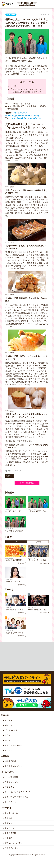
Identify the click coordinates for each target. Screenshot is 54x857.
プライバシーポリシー (14, 843)
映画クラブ (9, 787)
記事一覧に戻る (27, 483)
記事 (16, 542)
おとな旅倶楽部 (11, 777)
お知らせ (8, 750)
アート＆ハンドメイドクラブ (17, 792)
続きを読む (21, 563)
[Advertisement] (27, 656)
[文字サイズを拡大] (2, 11)
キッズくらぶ (10, 802)
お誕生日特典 (10, 761)
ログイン (8, 823)
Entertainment (11, 15)
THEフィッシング (12, 782)
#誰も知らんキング (14, 471)
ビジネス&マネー (12, 730)
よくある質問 (10, 833)
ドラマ (7, 735)
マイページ (9, 828)
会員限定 (38, 542)
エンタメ (8, 720)
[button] (51, 4)
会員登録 (8, 818)
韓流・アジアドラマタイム (16, 797)
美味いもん (9, 725)
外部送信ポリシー (12, 848)
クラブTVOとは (11, 813)
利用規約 (8, 838)
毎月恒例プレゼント (13, 766)
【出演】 (14, 86)
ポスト (10, 476)
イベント (8, 740)
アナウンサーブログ (13, 745)
